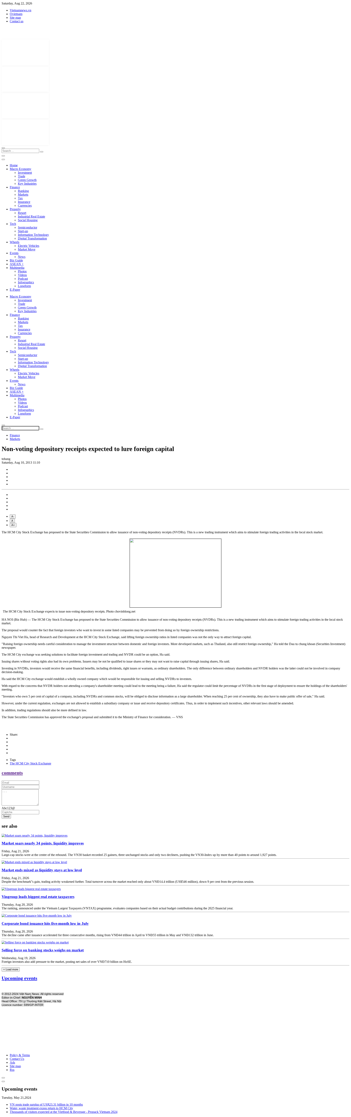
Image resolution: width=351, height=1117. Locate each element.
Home (14, 165)
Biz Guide (16, 260)
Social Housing (28, 220)
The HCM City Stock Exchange (30, 763)
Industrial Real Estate (31, 216)
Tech (13, 224)
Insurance (24, 202)
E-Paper (15, 289)
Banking (23, 191)
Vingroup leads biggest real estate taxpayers (38, 897)
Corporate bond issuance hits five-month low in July (45, 923)
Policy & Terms (20, 1055)
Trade (21, 176)
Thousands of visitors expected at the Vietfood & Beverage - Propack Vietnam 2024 (63, 1112)
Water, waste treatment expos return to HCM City (41, 1108)
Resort (22, 213)
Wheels (14, 242)
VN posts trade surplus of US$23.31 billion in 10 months (46, 1104)
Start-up (23, 231)
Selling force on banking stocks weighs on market (43, 950)
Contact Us (17, 1059)
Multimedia (17, 267)
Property (15, 209)
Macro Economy (20, 169)
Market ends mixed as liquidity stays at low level (42, 870)
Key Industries (27, 183)
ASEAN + (17, 264)
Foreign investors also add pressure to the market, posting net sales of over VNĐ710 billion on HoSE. (67, 961)
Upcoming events (19, 978)
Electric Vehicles (28, 245)
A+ (13, 525)
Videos (22, 275)
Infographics (26, 282)
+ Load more (10, 969)
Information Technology (33, 234)
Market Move (26, 249)
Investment (25, 172)
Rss (12, 1069)
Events (14, 253)
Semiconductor (27, 227)
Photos (22, 271)
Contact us (16, 21)
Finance (15, 187)
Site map (15, 17)
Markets (23, 194)
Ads (12, 1062)
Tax (20, 198)
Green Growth (27, 180)
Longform (24, 286)
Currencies (25, 205)
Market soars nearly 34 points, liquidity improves (43, 843)
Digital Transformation (32, 238)
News (21, 256)
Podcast (23, 278)
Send (6, 816)
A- (12, 516)
